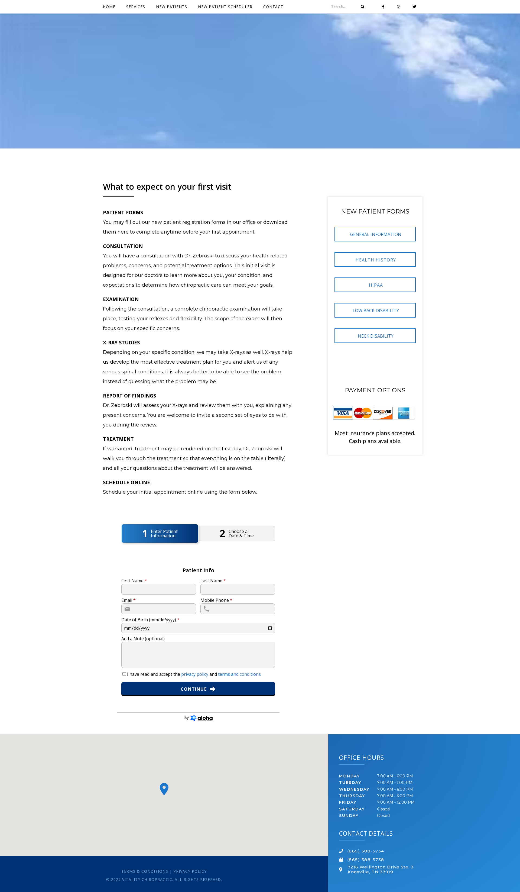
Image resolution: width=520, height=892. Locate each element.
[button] (375, 234)
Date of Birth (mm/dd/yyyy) (150, 620)
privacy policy (194, 674)
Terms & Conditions (144, 871)
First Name (134, 580)
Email (128, 600)
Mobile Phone (216, 600)
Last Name (213, 580)
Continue (194, 689)
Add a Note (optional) (143, 638)
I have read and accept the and (193, 674)
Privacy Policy (190, 871)
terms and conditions (239, 674)
